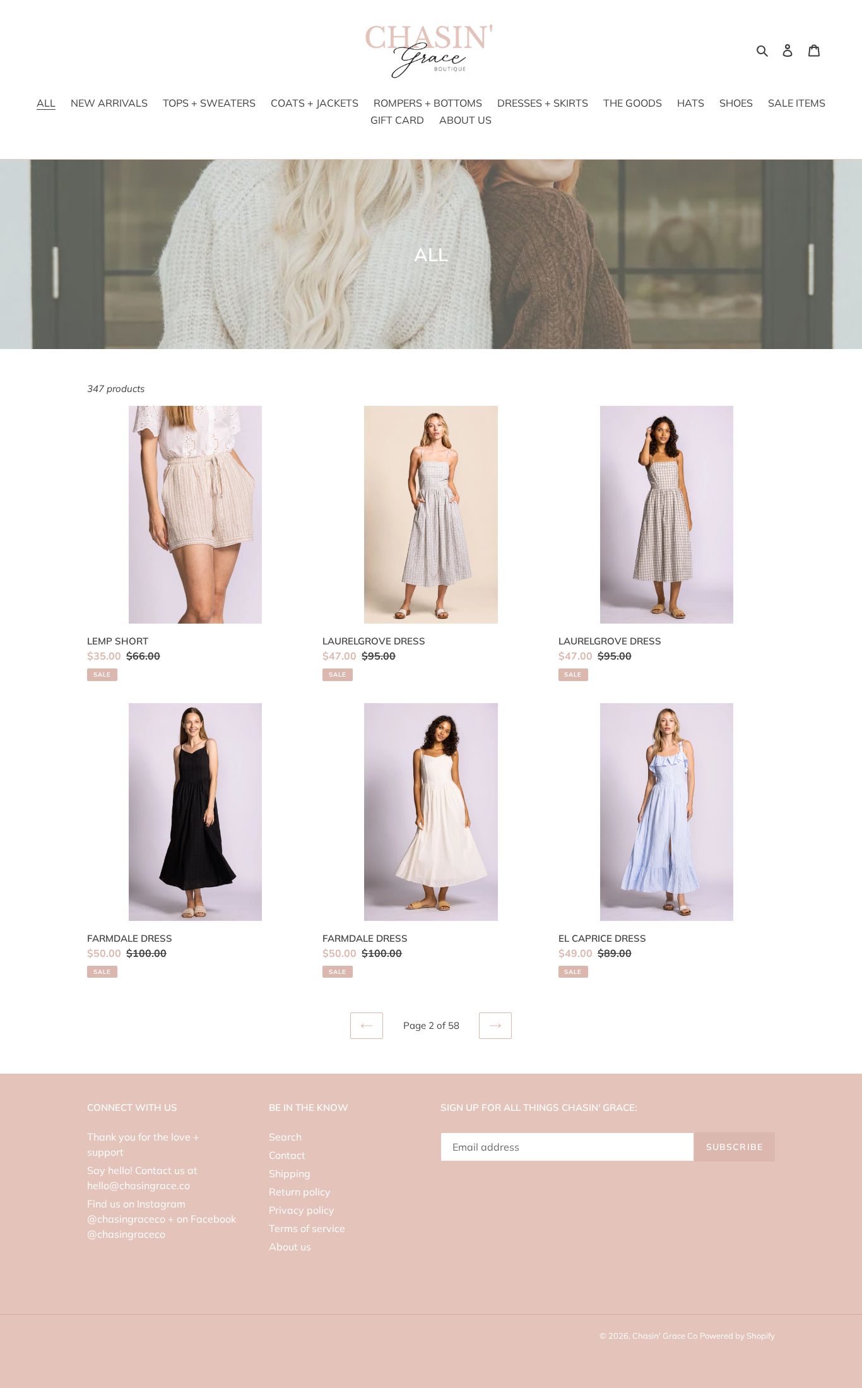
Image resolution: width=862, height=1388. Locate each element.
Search (285, 1136)
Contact (287, 1155)
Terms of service (307, 1228)
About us (290, 1246)
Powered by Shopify (737, 1336)
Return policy (300, 1191)
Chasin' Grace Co (664, 1336)
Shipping (289, 1173)
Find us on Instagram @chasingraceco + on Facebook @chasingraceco (161, 1218)
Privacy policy (301, 1210)
